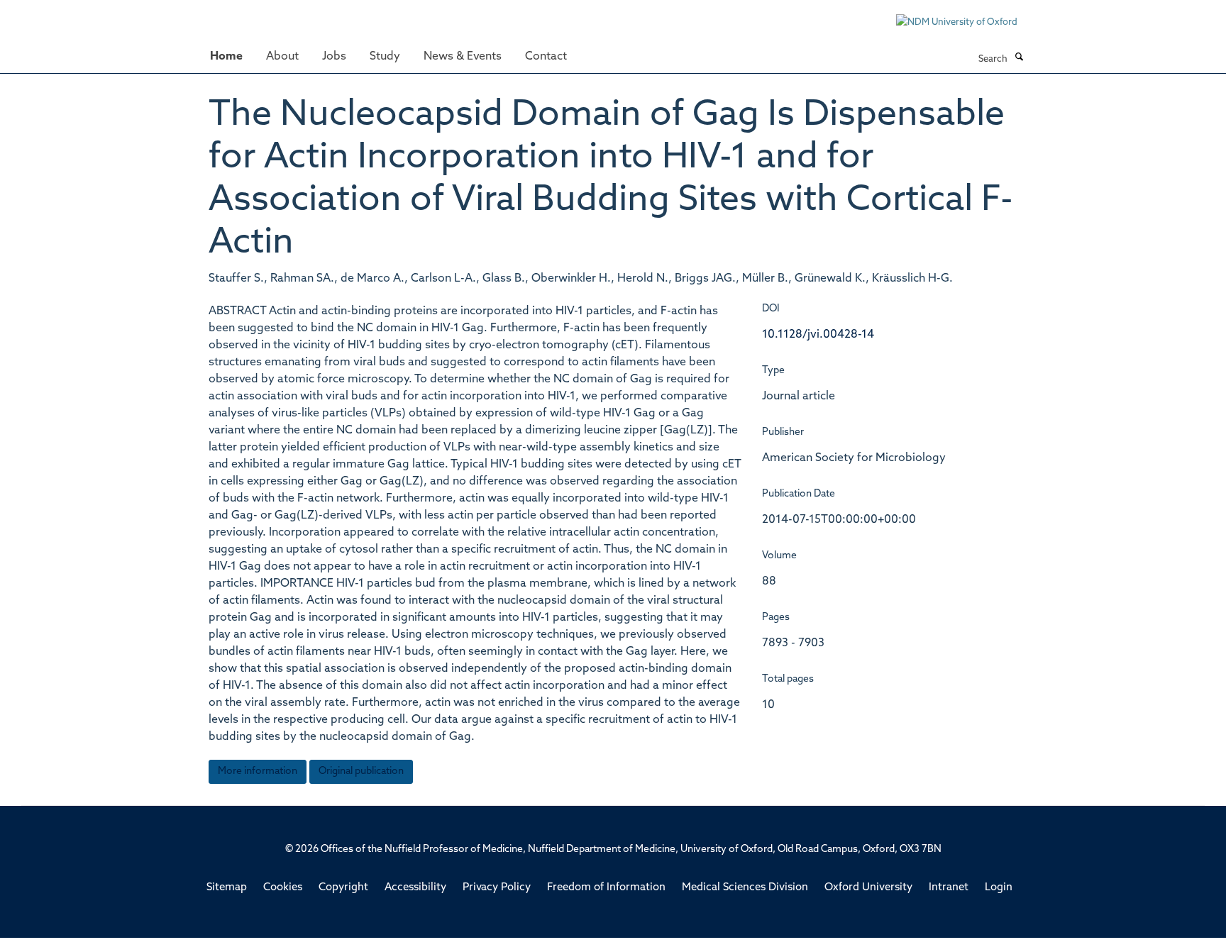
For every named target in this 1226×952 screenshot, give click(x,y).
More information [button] (257, 771)
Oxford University (868, 887)
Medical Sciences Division (745, 887)
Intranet (948, 887)
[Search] (1019, 58)
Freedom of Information (606, 887)
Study (385, 56)
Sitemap (226, 887)
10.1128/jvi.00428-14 (818, 335)
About (282, 56)
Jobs (334, 56)
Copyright (343, 887)
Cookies (282, 887)
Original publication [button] (361, 771)
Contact (546, 56)
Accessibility (415, 887)
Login (998, 887)
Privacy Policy (497, 887)
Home (226, 56)
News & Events (463, 56)
